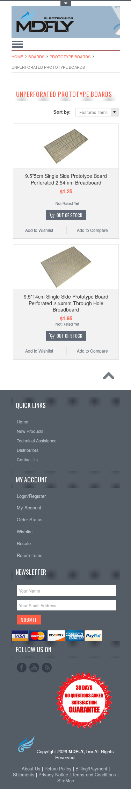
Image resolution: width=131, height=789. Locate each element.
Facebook (22, 668)
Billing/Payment (91, 768)
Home (17, 56)
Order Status (30, 519)
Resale (24, 543)
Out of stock (69, 215)
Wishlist (25, 531)
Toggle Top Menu (65, 3)
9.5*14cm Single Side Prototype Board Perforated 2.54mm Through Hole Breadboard (66, 303)
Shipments (24, 774)
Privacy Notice (53, 774)
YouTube (34, 668)
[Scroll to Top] (110, 377)
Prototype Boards (70, 56)
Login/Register (31, 496)
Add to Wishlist (39, 230)
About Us (31, 768)
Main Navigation (18, 44)
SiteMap (65, 780)
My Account (29, 507)
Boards (36, 56)
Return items (30, 555)
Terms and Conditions (94, 774)
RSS (47, 668)
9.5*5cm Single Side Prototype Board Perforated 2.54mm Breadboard (66, 179)
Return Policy (58, 768)
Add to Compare (92, 230)
